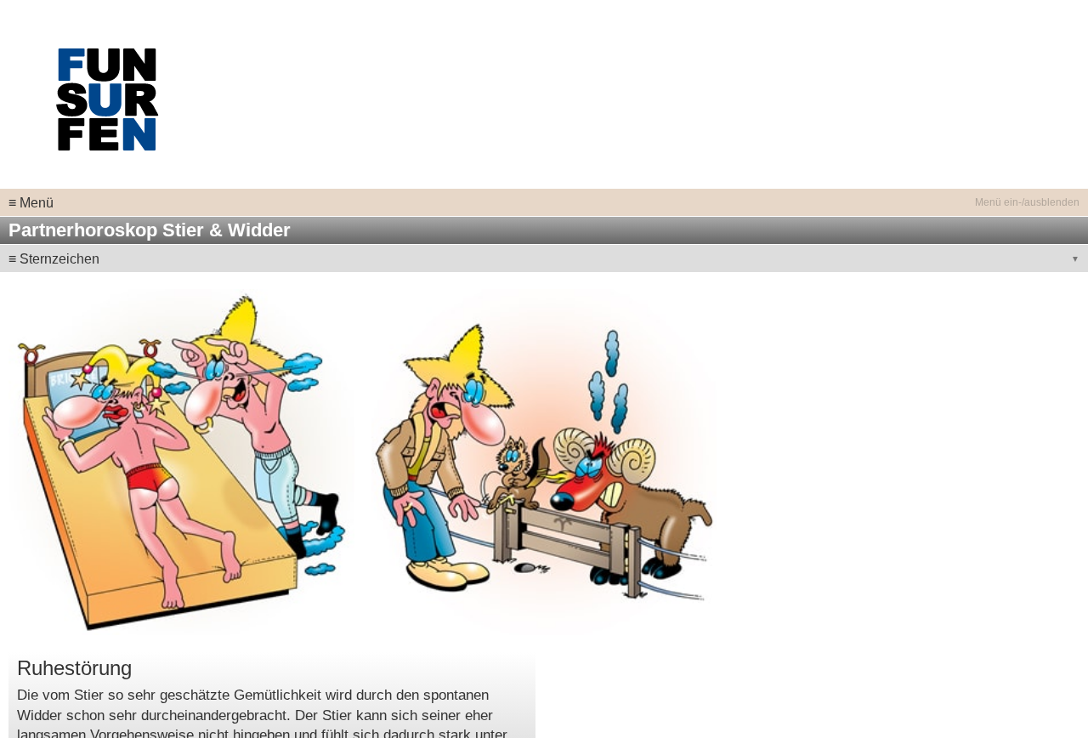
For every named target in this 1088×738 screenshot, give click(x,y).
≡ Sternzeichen (53, 259)
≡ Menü (31, 203)
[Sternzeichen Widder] (544, 461)
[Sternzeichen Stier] (181, 461)
